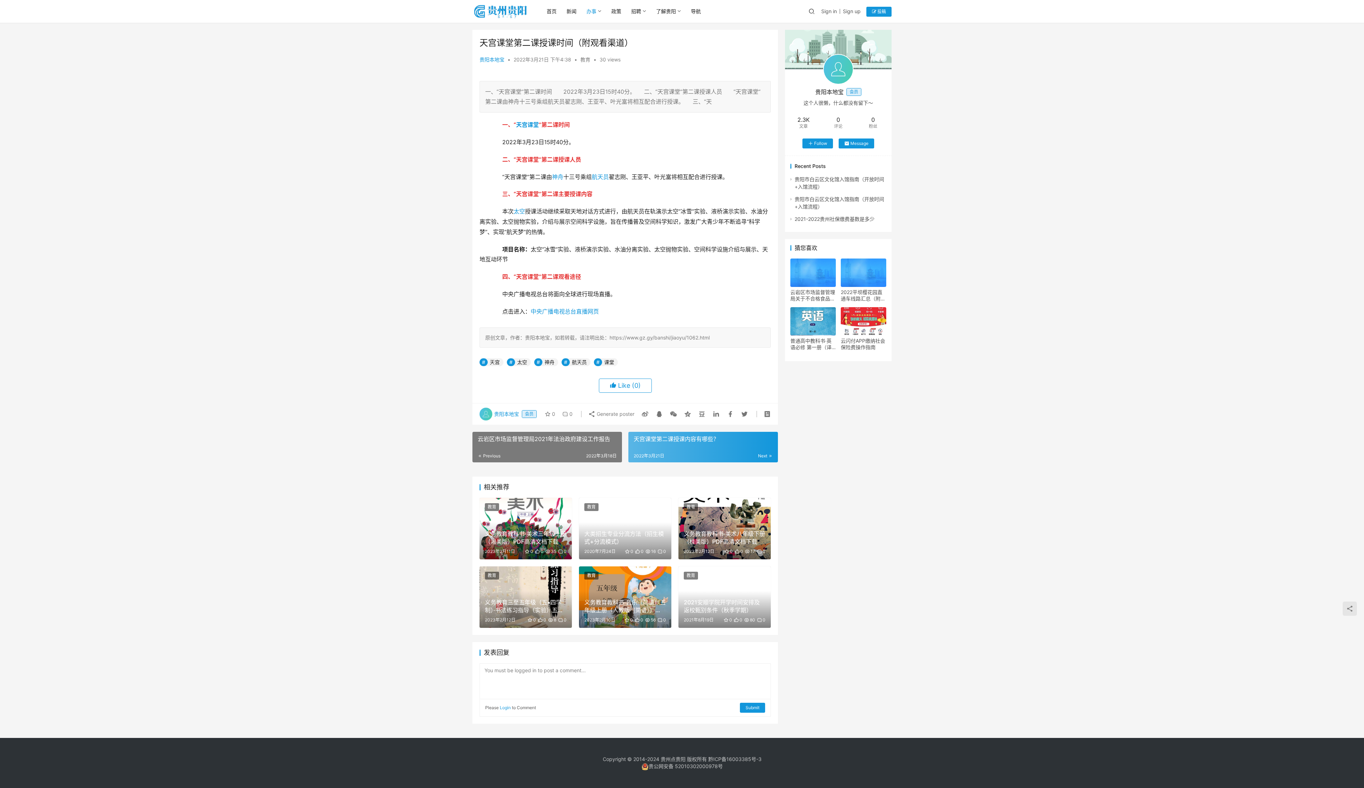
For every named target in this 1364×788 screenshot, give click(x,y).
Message (859, 143)
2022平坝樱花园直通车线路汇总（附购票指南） (863, 295)
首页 (552, 11)
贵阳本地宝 (492, 59)
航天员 (600, 176)
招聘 (636, 11)
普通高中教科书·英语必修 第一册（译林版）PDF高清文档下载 (812, 344)
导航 (696, 11)
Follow (820, 143)
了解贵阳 (666, 11)
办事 (591, 11)
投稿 (881, 11)
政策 (616, 11)
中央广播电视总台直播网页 (565, 311)
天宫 (521, 124)
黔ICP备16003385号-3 (735, 759)
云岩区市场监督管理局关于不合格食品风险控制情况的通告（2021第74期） (812, 295)
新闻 (572, 11)
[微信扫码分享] (673, 414)
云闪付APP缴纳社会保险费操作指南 (863, 344)
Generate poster (614, 414)
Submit (752, 707)
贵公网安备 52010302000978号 (686, 766)
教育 (585, 59)
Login (505, 707)
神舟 (557, 176)
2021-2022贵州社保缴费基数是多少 (835, 219)
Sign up (852, 11)
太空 (519, 211)
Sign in (829, 11)
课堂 (533, 124)
